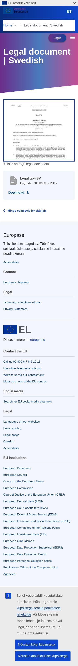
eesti (70, 13)
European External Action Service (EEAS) (30, 514)
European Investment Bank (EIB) (25, 534)
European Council (15, 474)
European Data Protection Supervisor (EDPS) (33, 547)
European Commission (18, 488)
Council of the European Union (23, 481)
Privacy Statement (15, 308)
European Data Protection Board (24, 554)
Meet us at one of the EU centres (25, 381)
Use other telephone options (22, 368)
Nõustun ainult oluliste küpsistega (43, 656)
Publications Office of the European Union (30, 567)
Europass (13, 235)
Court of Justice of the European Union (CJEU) (34, 494)
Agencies (9, 574)
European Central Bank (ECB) (23, 501)
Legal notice (11, 434)
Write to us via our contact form (24, 374)
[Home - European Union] (34, 13)
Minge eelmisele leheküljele (27, 210)
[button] (39, 130)
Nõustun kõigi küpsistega (36, 644)
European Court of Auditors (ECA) (25, 507)
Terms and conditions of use (21, 302)
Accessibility (11, 262)
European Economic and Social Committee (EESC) (36, 521)
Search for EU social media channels (27, 401)
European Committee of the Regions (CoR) (31, 527)
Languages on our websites (21, 421)
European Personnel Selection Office (27, 560)
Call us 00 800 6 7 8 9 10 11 (21, 361)
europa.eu (37, 339)
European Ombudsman (18, 541)
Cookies (8, 441)
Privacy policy (12, 428)
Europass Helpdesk (16, 282)
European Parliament (17, 468)
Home (7, 25)
